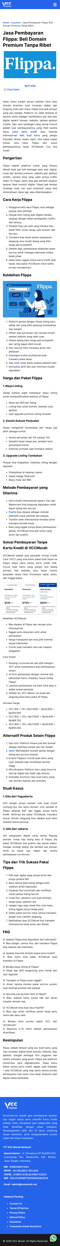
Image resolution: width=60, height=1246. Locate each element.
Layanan (15, 22)
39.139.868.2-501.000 (25, 1170)
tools (17, 362)
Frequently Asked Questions (25, 1226)
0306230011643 (19, 1166)
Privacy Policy (17, 1212)
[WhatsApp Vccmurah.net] (53, 1241)
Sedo (11, 750)
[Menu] (55, 4)
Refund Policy (17, 1217)
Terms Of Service (19, 1208)
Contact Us (16, 1203)
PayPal (12, 512)
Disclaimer (15, 1221)
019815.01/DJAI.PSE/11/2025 (30, 1174)
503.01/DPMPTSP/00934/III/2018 (29, 1178)
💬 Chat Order (12, 89)
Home (6, 22)
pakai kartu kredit (24, 131)
